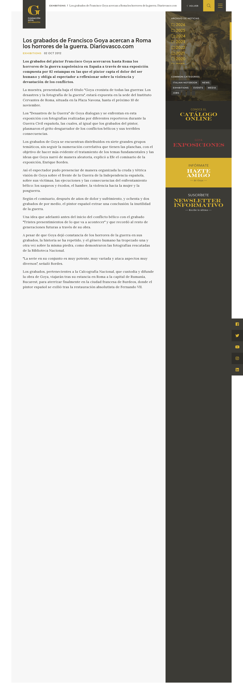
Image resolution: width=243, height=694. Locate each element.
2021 (180, 53)
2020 (180, 59)
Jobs (176, 93)
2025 (180, 31)
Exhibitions (181, 88)
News (206, 83)
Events (198, 88)
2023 (180, 42)
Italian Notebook (185, 83)
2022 (180, 48)
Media (212, 88)
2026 (180, 25)
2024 (180, 36)
